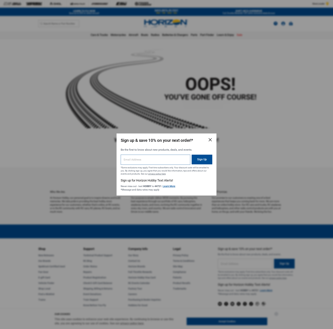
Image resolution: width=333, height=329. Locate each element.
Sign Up (202, 159)
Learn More (169, 186)
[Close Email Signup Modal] (210, 140)
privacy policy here (157, 174)
